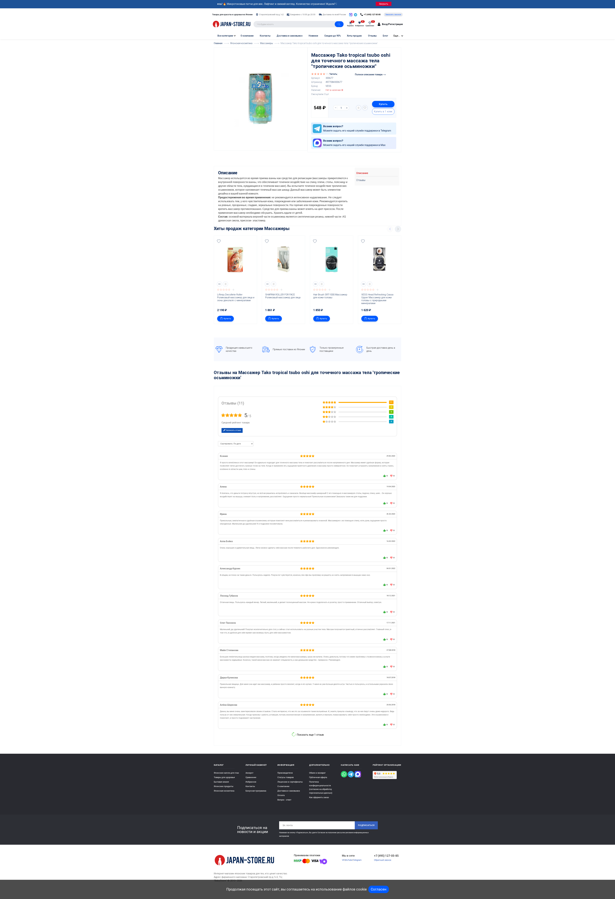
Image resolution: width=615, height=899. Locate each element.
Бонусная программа (256, 791)
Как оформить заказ (319, 797)
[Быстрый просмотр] (219, 284)
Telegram (357, 860)
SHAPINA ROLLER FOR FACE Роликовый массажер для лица (282, 296)
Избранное (251, 782)
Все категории (225, 35)
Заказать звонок (393, 14)
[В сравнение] (358, 107)
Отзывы (372, 35)
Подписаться (366, 825)
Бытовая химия (221, 782)
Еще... (397, 35)
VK (343, 860)
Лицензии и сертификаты (290, 782)
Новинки (313, 35)
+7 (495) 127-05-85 (386, 855)
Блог (385, 35)
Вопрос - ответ (284, 800)
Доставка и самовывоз (289, 35)
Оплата (281, 795)
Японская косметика (224, 791)
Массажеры (277, 228)
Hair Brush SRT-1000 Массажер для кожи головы (330, 296)
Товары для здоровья (224, 777)
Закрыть (383, 4)
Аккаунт (249, 773)
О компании (247, 35)
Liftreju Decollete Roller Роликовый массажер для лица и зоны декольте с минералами (236, 297)
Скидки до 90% (332, 35)
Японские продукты (223, 786)
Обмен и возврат (317, 773)
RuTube (348, 860)
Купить (383, 104)
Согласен (378, 889)
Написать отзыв (233, 430)
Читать (333, 74)
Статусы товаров (285, 777)
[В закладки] (365, 107)
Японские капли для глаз (226, 773)
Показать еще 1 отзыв (310, 734)
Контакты (265, 35)
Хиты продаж (354, 35)
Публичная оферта (318, 777)
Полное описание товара (369, 74)
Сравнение (251, 777)
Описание (362, 173)
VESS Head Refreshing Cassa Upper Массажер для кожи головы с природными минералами (377, 299)
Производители (285, 773)
